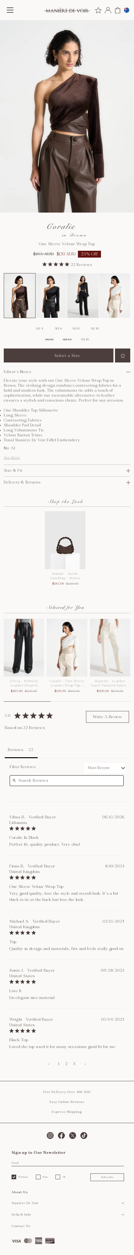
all (63, 1176)
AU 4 (39, 329)
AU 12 (49, 339)
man (45, 1176)
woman (23, 1176)
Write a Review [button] (107, 716)
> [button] (85, 1063)
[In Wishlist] (122, 355)
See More (12, 458)
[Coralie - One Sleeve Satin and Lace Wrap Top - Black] (83, 295)
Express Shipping (67, 1112)
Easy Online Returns (67, 1102)
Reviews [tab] (16, 749)
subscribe (107, 1177)
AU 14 (67, 339)
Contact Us (21, 1226)
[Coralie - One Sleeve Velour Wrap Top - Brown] (20, 295)
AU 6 (58, 329)
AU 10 (94, 329)
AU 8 (76, 329)
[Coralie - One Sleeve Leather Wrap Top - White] (115, 295)
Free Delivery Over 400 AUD (67, 1092)
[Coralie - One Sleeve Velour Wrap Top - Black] (51, 295)
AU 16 (84, 339)
